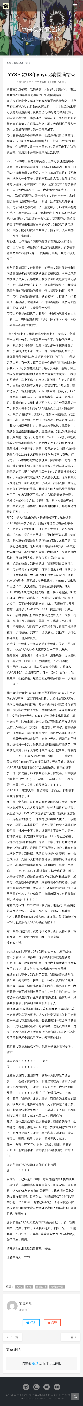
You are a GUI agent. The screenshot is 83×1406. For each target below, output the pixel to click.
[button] (52, 1322)
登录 (35, 1363)
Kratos (32, 1398)
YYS (29, 1286)
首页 (8, 62)
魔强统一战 (57, 1286)
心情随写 (19, 62)
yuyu (19, 1286)
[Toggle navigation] (75, 6)
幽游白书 (41, 1286)
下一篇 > (70, 1337)
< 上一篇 (12, 1337)
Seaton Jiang (55, 1398)
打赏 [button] (32, 1322)
